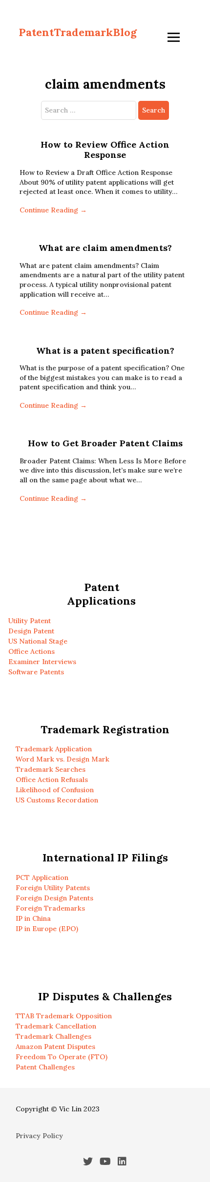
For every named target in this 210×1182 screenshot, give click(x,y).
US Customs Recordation (57, 800)
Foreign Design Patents (54, 898)
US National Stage (37, 641)
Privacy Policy (39, 1135)
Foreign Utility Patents (53, 887)
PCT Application (42, 877)
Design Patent (31, 631)
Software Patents (36, 671)
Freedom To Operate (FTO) (61, 1056)
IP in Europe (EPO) (47, 928)
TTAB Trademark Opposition (64, 1015)
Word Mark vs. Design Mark (62, 759)
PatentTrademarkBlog (78, 32)
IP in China (33, 918)
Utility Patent (29, 620)
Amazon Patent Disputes (55, 1046)
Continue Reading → (53, 210)
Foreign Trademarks (50, 908)
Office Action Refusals (52, 779)
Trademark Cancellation (56, 1026)
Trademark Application (54, 748)
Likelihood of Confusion (55, 789)
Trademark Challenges (53, 1036)
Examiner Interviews (42, 661)
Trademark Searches (50, 769)
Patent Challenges (45, 1067)
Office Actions (31, 651)
